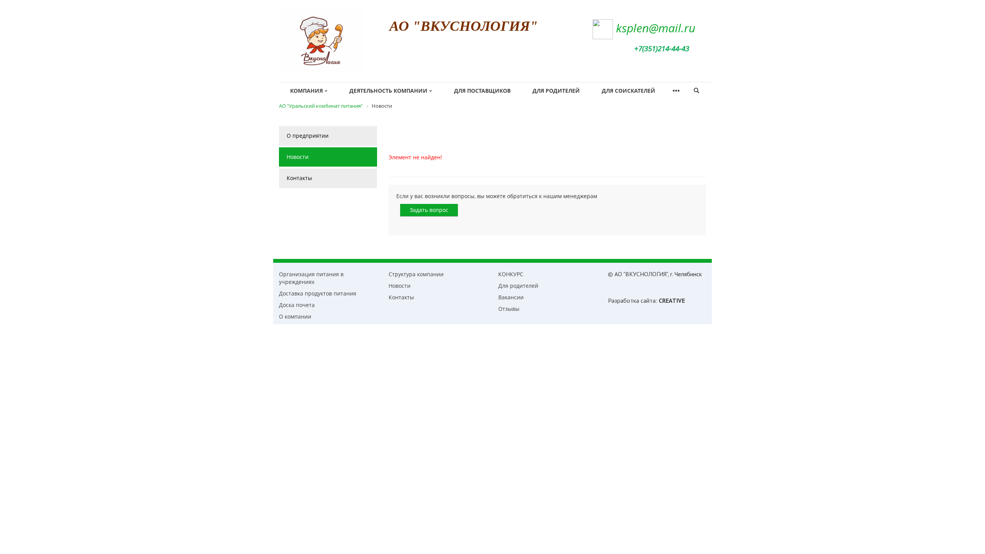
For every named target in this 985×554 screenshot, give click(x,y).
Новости (298, 156)
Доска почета (297, 305)
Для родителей (556, 90)
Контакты (299, 178)
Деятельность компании (388, 90)
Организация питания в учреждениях (311, 277)
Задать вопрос (429, 210)
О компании (295, 316)
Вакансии (511, 297)
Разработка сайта (632, 300)
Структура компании (416, 274)
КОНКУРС (510, 274)
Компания (306, 90)
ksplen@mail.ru (655, 28)
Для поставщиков (482, 90)
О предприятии (308, 135)
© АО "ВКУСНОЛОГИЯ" (638, 274)
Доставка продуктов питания (317, 293)
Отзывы (508, 308)
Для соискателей (628, 90)
